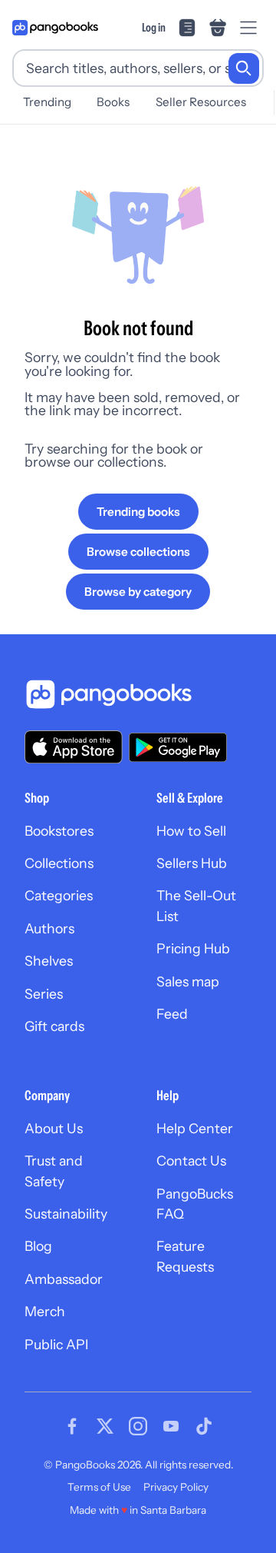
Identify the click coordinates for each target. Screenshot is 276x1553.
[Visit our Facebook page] (72, 1426)
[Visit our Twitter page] (105, 1426)
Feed (172, 1014)
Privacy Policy (176, 1487)
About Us (54, 1128)
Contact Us (191, 1160)
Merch (45, 1311)
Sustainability (66, 1213)
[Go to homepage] (55, 27)
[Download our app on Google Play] (178, 747)
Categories (59, 895)
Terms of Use (99, 1487)
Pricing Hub (193, 948)
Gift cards (54, 1026)
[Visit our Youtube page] (171, 1426)
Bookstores (59, 831)
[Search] (243, 68)
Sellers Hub (191, 863)
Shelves (49, 961)
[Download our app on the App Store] (74, 746)
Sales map (187, 981)
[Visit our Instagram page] (138, 1426)
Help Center (194, 1128)
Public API (56, 1344)
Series (44, 994)
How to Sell (191, 831)
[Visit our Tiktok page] (204, 1426)
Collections (59, 863)
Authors (49, 928)
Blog (38, 1246)
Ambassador (64, 1279)
